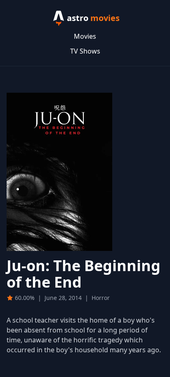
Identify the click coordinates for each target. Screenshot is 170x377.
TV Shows (85, 51)
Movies (85, 36)
